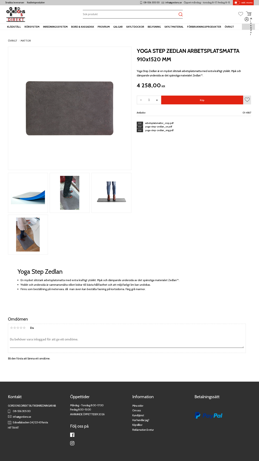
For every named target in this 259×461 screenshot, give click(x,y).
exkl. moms (246, 2)
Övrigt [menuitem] (229, 26)
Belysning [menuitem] (154, 26)
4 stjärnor (21, 327)
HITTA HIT (13, 427)
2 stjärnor (14, 327)
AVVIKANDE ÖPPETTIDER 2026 (87, 414)
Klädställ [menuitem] (14, 26)
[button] (242, 14)
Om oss (136, 410)
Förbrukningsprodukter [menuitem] (204, 26)
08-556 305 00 (151, 2)
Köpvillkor (137, 424)
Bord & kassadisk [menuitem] (82, 26)
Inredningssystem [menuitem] (55, 26)
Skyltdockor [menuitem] (135, 26)
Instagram (72, 443)
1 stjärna (11, 327)
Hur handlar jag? (140, 420)
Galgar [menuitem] (118, 26)
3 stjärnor (17, 327)
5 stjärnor (24, 327)
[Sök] (180, 14)
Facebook (72, 435)
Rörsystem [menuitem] (31, 26)
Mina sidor (137, 405)
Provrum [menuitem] (104, 26)
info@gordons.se (173, 2)
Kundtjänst (138, 415)
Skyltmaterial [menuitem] (174, 26)
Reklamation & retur (143, 429)
